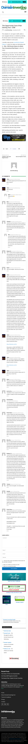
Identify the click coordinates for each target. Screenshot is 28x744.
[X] (8, 704)
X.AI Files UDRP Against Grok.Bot (9, 676)
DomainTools (7, 633)
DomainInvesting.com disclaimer (15, 738)
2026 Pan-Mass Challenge (14, 581)
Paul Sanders (10, 399)
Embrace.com (7, 648)
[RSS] (5, 704)
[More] (19, 149)
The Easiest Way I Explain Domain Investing (11, 678)
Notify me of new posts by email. (9, 566)
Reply (8, 191)
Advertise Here (7, 630)
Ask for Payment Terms (21, 156)
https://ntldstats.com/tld (12, 344)
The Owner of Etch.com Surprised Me (10, 673)
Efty (7, 604)
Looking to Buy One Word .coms (14, 592)
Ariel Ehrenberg (14, 170)
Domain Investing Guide (9, 619)
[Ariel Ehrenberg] (3, 30)
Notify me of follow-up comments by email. (11, 564)
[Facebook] (2, 704)
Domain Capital (7, 642)
